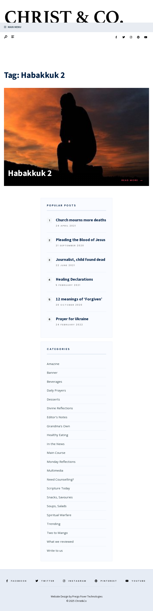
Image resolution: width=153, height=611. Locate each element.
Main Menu (14, 27)
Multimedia (55, 470)
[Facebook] (116, 37)
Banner (52, 373)
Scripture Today (58, 488)
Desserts (53, 399)
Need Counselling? (60, 479)
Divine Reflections (60, 408)
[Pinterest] (138, 37)
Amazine (53, 364)
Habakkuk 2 (30, 173)
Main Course (56, 453)
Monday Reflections (61, 462)
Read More (132, 180)
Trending (53, 524)
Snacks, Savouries (60, 497)
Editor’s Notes (57, 417)
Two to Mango (57, 533)
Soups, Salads (57, 506)
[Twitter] (123, 37)
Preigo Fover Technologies (87, 596)
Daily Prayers (56, 390)
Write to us (55, 550)
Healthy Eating (57, 435)
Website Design (60, 596)
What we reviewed (60, 541)
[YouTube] (145, 37)
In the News (56, 444)
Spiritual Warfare (59, 515)
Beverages (54, 381)
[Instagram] (131, 37)
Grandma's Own (58, 426)
